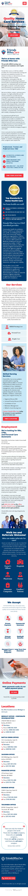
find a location (11, 419)
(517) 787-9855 (10, 766)
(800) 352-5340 (9, 504)
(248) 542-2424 (12, 728)
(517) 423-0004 (12, 814)
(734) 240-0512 (10, 799)
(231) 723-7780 (10, 782)
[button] (25, 3)
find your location (14, 175)
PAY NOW (14, 692)
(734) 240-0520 (12, 797)
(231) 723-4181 (11, 780)
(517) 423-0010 (10, 816)
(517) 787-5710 (11, 764)
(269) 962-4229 (10, 749)
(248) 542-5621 (10, 732)
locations (14, 35)
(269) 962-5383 (12, 747)
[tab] (14, 327)
